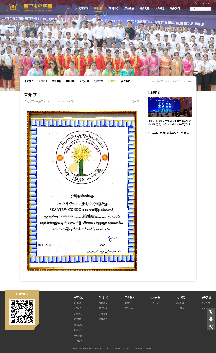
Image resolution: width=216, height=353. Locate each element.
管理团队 (70, 81)
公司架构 (56, 81)
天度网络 (147, 349)
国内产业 (129, 303)
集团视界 (103, 319)
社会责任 (144, 8)
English (205, 3)
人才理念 (180, 308)
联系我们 (175, 8)
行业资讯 (103, 314)
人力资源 (159, 8)
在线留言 (205, 308)
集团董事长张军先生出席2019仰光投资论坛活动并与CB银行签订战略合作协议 (171, 132)
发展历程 (98, 81)
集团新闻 (103, 303)
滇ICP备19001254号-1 (123, 349)
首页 (167, 81)
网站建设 (135, 349)
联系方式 (205, 303)
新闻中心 (114, 8)
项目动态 (103, 308)
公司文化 (42, 81)
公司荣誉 (112, 81)
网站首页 (83, 8)
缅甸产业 (129, 308)
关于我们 (98, 8)
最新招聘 (180, 303)
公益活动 (154, 303)
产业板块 (129, 8)
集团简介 (29, 81)
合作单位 (125, 81)
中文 (196, 3)
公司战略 (84, 81)
